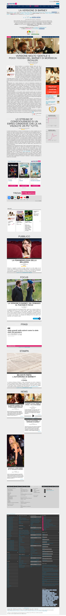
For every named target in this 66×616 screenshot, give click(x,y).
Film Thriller (8, 555)
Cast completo (54, 12)
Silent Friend (32, 548)
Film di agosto (9, 534)
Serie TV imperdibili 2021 (10, 546)
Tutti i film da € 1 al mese (14, 161)
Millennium (53, 600)
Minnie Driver (35, 12)
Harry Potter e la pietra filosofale (35, 519)
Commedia (22, 13)
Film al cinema (9, 532)
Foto (48, 36)
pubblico (28, 14)
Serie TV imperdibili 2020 (10, 547)
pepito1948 (9, 493)
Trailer (35, 489)
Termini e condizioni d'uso (25, 610)
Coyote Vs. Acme (33, 540)
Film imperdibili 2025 (10, 518)
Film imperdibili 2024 (10, 519)
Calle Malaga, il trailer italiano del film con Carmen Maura (50, 573)
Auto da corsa (44, 599)
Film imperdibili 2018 (10, 528)
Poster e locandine (36, 490)
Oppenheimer (49, 595)
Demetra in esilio (21, 562)
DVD (34, 28)
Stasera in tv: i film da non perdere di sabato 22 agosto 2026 (50, 570)
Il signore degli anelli (45, 604)
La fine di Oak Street (46, 522)
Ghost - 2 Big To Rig (33, 526)
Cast (13, 36)
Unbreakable (55, 599)
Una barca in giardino (35, 180)
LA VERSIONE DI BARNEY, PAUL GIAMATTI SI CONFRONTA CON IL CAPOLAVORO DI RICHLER (15, 406)
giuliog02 (9, 501)
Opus (53, 592)
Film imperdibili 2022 (10, 522)
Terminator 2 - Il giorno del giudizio (35, 536)
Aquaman (43, 548)
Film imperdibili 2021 (10, 524)
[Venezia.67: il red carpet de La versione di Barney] (15, 465)
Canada (26, 13)
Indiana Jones (51, 599)
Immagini (35, 491)
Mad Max (43, 605)
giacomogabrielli (10, 498)
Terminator (51, 605)
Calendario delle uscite (22, 526)
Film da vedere (9, 531)
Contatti (11, 610)
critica (25, 14)
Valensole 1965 (21, 523)
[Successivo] (40, 221)
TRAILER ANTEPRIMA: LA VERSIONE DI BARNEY (33, 421)
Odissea (45, 518)
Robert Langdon (44, 600)
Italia (29, 13)
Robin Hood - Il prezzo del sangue (48, 524)
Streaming (57, 36)
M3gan (48, 591)
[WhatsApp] (29, 17)
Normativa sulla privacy (16, 610)
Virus (47, 599)
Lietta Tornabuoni (10, 505)
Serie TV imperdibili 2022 (10, 544)
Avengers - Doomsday (22, 536)
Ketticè (31, 554)
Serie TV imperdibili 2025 (10, 540)
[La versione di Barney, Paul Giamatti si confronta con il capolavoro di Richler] (15, 402)
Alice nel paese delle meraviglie (53, 604)
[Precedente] (8, 221)
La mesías (10, 180)
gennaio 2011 (51, 13)
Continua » (22, 416)
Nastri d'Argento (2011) (24, 490)
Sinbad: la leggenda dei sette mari (46, 555)
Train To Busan (32, 539)
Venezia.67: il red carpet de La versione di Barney (25, 503)
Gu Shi (20, 559)
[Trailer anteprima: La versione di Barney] (30, 417)
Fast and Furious (50, 601)
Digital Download (43, 27)
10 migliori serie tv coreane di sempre (12, 550)
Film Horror (8, 556)
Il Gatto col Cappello (21, 548)
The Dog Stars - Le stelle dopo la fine (35, 518)
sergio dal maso (10, 496)
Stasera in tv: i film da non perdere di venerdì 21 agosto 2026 (50, 584)
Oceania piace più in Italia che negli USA (47, 568)
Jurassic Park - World (55, 596)
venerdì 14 (47, 13)
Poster (44, 36)
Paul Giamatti (23, 12)
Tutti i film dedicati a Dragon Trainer (47, 592)
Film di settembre (9, 535)
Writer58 (9, 494)
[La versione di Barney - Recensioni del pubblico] (24, 257)
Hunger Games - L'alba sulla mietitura (24, 531)
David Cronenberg (26, 151)
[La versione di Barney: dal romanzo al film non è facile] (24, 300)
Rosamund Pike (41, 12)
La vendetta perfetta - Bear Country (35, 521)
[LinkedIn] (27, 17)
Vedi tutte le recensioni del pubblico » (13, 502)
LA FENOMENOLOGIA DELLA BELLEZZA (24, 261)
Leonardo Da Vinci (49, 596)
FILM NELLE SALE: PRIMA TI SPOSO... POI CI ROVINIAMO (33, 404)
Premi (31, 36)
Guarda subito (13, 185)
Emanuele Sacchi (10, 490)
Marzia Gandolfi (10, 489)
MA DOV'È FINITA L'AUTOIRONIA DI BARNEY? (24, 376)
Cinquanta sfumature (45, 597)
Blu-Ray (37, 28)
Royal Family (44, 596)
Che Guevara (47, 605)
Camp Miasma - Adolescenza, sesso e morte (50, 525)
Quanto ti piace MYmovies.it (11, 513)
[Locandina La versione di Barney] (11, 76)
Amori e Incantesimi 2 (22, 542)
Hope (19, 543)
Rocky (43, 536)
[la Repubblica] (54, 1)
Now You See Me (44, 591)
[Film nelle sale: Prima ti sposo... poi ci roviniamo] (33, 401)
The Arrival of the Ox (21, 567)
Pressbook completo (37, 492)
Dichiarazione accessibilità (38, 610)
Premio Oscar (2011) (24, 489)
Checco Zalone (44, 595)
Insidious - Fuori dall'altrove (22, 518)
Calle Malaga (20, 539)
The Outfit (43, 550)
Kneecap (21, 180)
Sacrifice (45, 528)
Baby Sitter (53, 595)
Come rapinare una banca (34, 552)
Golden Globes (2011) (24, 491)
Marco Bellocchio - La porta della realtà (36, 533)
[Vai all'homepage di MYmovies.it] (12, 4)
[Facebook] (23, 17)
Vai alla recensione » (35, 386)
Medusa (8, 14)
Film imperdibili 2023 (10, 521)
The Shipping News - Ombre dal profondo (47, 543)
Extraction (43, 538)
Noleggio (36, 27)
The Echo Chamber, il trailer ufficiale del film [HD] (48, 585)
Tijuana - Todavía (21, 560)
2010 (31, 13)
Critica (22, 36)
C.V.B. (9, 499)
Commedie (8, 553)
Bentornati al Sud (21, 546)
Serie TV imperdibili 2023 (10, 543)
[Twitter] (25, 17)
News (18, 36)
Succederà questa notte (22, 552)
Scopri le (24, 272)
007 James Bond (56, 597)
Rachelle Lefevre (48, 12)
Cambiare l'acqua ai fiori (22, 549)
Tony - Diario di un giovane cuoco (35, 529)
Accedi (58, 3)
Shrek (43, 557)
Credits (8, 610)
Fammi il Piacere (33, 551)
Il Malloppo (32, 547)
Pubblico (26, 36)
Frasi (53, 36)
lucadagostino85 (10, 497)
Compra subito (41, 28)
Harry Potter (49, 600)
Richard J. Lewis (13, 12)
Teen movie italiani (44, 601)
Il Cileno (32, 530)
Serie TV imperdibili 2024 (10, 541)
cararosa (9, 500)
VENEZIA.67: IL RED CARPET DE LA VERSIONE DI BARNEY (15, 468)
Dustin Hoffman (30, 12)
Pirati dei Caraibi (51, 597)
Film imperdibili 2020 (10, 525)
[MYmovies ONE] (36, 161)
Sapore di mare (44, 545)
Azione (8, 559)
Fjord (19, 545)
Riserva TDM (31, 610)
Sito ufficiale (35, 496)
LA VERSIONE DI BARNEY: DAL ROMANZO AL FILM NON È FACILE (24, 304)
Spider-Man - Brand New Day (48, 519)
